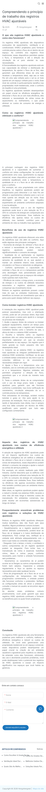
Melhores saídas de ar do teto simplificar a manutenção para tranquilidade (35, 761)
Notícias (40, 749)
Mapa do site (38, 788)
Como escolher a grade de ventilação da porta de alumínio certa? (17, 755)
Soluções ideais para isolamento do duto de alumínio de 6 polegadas (35, 766)
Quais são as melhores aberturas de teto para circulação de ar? (13, 766)
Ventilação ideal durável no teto (13, 761)
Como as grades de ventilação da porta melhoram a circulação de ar (35, 756)
